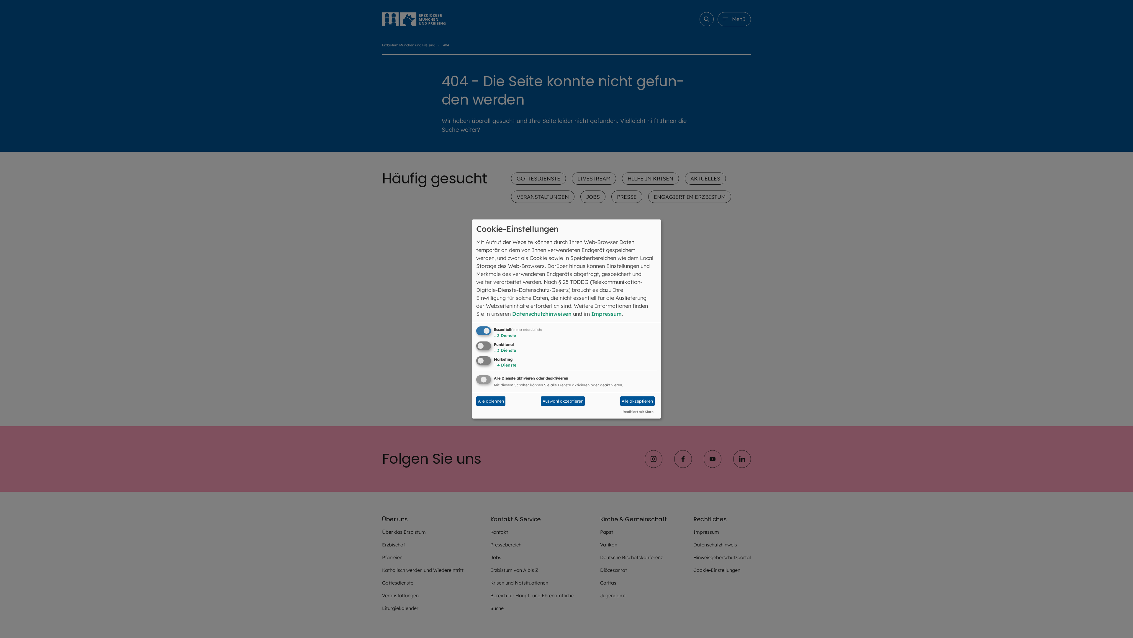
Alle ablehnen (491, 401)
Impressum (606, 313)
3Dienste (505, 335)
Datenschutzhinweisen (542, 313)
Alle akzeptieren (637, 401)
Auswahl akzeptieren (563, 401)
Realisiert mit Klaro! (638, 412)
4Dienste (505, 365)
